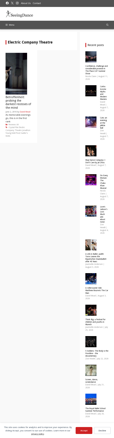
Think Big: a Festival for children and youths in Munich (95, 322)
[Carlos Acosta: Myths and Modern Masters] (90, 94)
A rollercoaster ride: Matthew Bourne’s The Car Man (96, 290)
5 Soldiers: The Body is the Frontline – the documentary (96, 353)
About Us (26, 3)
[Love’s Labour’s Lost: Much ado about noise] (90, 214)
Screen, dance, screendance (91, 380)
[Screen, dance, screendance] (90, 374)
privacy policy (37, 433)
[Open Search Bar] (107, 25)
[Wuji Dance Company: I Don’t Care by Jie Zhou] (90, 154)
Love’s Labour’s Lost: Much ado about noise (103, 214)
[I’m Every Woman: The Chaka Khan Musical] (90, 183)
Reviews (12, 124)
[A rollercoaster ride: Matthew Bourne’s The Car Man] (90, 282)
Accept (84, 430)
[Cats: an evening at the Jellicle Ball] (90, 125)
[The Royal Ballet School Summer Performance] (90, 403)
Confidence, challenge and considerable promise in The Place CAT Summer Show (96, 70)
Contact (37, 3)
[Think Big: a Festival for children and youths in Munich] (90, 314)
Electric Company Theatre (15, 128)
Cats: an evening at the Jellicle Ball (103, 123)
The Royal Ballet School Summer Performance (95, 409)
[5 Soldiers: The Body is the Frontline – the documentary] (90, 345)
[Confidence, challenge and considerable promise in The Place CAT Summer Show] (90, 60)
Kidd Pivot (16, 133)
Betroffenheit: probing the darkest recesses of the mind (18, 102)
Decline (102, 430)
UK (17, 124)
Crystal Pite (13, 127)
